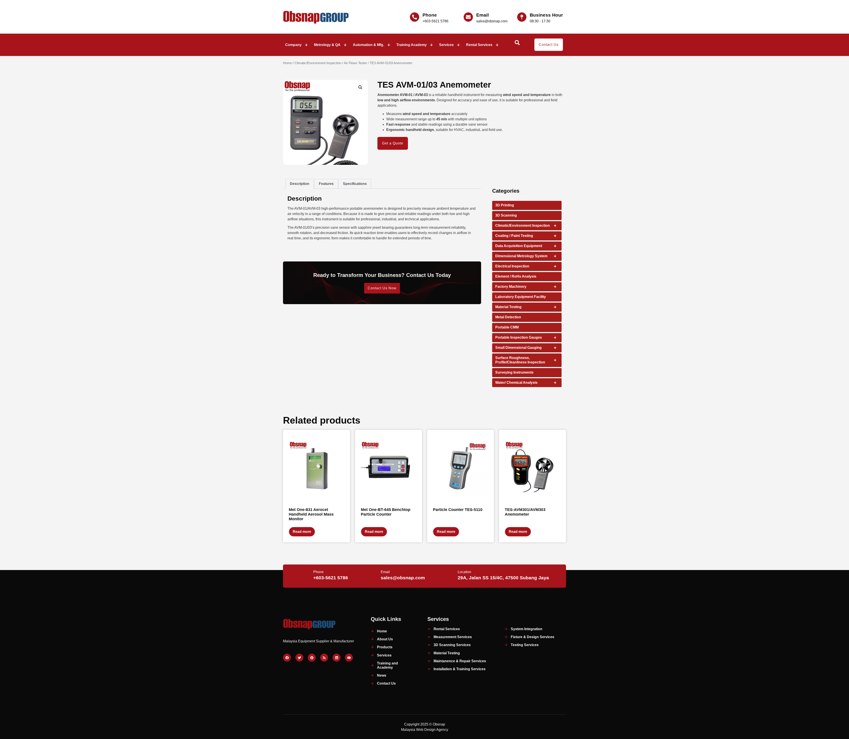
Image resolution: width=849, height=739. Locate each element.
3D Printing (504, 205)
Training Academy (411, 45)
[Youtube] (349, 658)
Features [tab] (326, 184)
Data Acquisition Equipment (525, 246)
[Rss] (324, 658)
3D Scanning (506, 215)
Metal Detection (508, 317)
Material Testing (525, 307)
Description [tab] (299, 184)
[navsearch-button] (517, 44)
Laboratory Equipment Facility (520, 297)
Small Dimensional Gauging (525, 347)
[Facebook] (287, 658)
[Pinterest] (312, 658)
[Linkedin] (336, 658)
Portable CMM (507, 327)
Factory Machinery (525, 286)
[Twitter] (299, 658)
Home (287, 63)
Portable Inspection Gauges (525, 337)
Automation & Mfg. (368, 45)
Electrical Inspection (525, 266)
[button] (360, 87)
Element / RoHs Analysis (515, 276)
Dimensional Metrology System (525, 256)
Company (293, 45)
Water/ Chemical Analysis (525, 382)
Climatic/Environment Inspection (317, 63)
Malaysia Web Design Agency (424, 729)
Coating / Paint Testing (525, 235)
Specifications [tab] (355, 184)
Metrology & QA (327, 45)
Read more (302, 532)
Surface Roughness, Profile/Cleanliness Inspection (525, 360)
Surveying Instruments (514, 372)
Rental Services (479, 45)
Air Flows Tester (355, 63)
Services (446, 45)
